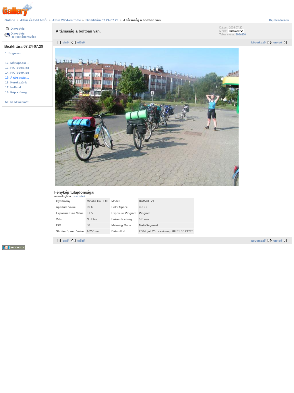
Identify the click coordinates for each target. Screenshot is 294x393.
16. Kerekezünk (16, 82)
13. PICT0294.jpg (17, 67)
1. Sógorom (13, 53)
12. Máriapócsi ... (17, 62)
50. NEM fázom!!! (16, 102)
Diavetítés (18, 28)
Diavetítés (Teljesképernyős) (23, 35)
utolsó (277, 42)
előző (81, 42)
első (66, 42)
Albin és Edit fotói (33, 20)
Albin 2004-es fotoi (66, 20)
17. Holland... (14, 87)
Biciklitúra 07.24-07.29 (102, 20)
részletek (79, 196)
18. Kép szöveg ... (17, 92)
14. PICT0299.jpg (17, 72)
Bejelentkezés (279, 20)
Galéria (10, 20)
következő (258, 42)
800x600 (241, 34)
